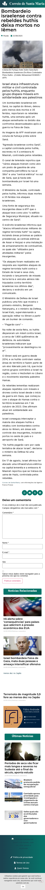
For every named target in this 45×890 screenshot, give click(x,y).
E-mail (5, 552)
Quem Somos (23, 868)
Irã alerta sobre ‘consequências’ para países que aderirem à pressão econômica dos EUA (21, 623)
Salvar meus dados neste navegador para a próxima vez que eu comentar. (21, 575)
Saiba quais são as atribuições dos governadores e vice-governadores (31, 817)
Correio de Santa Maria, (11, 482)
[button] (24, 492)
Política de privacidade (23, 857)
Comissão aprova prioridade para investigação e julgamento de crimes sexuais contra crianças (32, 799)
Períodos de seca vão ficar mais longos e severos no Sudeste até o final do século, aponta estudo (21, 768)
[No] (41, 881)
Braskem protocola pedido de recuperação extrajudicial (32, 783)
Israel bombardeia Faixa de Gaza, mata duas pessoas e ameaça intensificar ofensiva (21, 661)
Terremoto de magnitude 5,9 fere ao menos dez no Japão (22, 696)
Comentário (8, 513)
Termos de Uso (22, 863)
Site (4, 562)
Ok (23, 886)
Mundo (6, 36)
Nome (5, 543)
